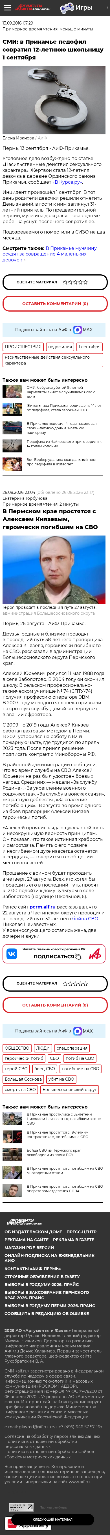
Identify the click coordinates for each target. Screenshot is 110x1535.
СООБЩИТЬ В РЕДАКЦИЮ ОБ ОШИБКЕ (47, 1313)
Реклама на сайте (27, 1239)
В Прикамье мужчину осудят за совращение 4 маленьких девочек (50, 254)
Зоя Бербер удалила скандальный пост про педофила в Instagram (62, 461)
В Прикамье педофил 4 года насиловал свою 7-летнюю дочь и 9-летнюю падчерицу (62, 428)
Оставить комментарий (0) (55, 303)
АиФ (42, 138)
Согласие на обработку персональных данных (52, 1436)
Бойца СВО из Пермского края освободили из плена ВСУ (54, 1152)
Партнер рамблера (53, 1507)
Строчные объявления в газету (42, 1276)
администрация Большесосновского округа (49, 613)
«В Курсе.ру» (67, 182)
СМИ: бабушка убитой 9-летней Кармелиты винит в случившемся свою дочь (61, 392)
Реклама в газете (73, 1239)
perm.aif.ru (43, 907)
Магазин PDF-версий (29, 1247)
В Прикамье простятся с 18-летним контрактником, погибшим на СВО (57, 1134)
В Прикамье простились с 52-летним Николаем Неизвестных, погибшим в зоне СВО (64, 1118)
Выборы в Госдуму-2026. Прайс (42, 1284)
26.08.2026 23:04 (19, 492)
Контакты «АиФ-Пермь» (33, 1268)
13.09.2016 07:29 (18, 23)
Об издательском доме (33, 1231)
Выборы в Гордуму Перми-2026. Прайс (50, 1305)
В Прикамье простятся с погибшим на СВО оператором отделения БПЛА (65, 1188)
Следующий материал (52, 1519)
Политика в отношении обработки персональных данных (41, 1444)
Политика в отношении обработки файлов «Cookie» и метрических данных (49, 1454)
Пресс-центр (81, 1231)
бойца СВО (85, 918)
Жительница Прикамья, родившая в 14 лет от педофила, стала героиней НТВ (64, 407)
